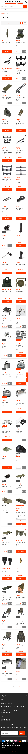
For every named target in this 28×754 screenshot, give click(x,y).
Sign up (22, 733)
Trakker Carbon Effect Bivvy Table (7, 674)
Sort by (8, 23)
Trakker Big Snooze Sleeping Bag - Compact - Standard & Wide (20, 514)
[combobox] (12, 6)
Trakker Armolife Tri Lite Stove (6, 432)
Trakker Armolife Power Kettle (6, 403)
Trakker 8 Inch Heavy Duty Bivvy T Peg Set (21, 122)
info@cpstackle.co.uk (20, 706)
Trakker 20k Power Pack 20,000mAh (6, 98)
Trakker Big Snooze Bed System (20, 486)
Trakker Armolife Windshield (19, 432)
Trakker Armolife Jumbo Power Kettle (7, 375)
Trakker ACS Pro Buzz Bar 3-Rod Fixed (21, 181)
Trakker (3, 45)
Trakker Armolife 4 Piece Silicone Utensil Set (21, 293)
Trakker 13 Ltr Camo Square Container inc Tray (21, 44)
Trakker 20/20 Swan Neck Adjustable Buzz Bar (20, 72)
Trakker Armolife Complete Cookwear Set (20, 347)
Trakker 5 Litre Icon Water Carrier (6, 122)
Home (2, 13)
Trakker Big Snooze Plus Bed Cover (6, 511)
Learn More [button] (5, 747)
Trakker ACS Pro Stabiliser (5, 265)
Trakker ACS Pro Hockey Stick (19, 209)
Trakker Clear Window (21, 673)
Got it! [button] (14, 751)
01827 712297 (8, 706)
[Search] (25, 6)
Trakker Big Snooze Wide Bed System (6, 543)
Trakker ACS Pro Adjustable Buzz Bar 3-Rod (7, 152)
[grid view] (21, 23)
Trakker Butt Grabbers (5, 570)
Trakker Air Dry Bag (6, 291)
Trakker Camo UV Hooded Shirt (20, 646)
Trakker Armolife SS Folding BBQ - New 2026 (20, 403)
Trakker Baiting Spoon (21, 459)
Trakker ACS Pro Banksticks (19, 151)
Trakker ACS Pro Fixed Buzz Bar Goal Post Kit (7, 210)
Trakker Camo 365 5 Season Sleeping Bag (7, 598)
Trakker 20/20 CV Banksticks (6, 70)
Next (20, 686)
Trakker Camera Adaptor (19, 570)
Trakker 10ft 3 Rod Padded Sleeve (6, 43)
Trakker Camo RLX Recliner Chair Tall (20, 622)
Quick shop (7, 48)
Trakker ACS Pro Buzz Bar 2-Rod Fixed (7, 180)
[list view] (25, 23)
